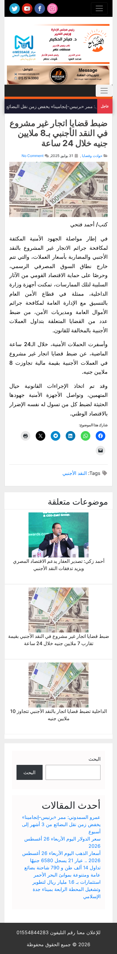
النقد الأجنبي (74, 473)
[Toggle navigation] (99, 8)
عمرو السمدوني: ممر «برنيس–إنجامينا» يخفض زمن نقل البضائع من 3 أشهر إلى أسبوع (61, 824)
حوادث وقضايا (92, 155)
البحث (94, 759)
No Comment (33, 155)
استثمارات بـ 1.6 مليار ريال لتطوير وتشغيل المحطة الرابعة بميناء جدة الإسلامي (66, 889)
